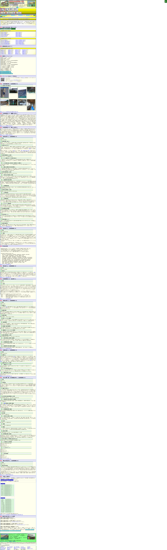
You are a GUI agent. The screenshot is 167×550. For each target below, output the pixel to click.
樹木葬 (1, 361)
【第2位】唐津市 (18, 32)
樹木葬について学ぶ (30, 548)
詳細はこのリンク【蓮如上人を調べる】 (6, 134)
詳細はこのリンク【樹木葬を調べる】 (6, 226)
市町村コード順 (7, 28)
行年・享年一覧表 (2, 548)
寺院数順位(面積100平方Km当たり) (5, 73)
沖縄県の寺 (24, 53)
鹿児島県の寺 (17, 53)
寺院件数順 (13, 28)
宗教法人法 (28, 547)
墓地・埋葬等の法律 (3, 547)
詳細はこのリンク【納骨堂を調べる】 (6, 348)
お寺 (7, 404)
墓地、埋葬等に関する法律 (25, 150)
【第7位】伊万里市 (4, 35)
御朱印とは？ (16, 548)
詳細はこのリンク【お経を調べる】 (5, 298)
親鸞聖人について (9, 547)
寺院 (4, 403)
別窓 (10, 71)
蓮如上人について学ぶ (17, 547)
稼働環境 (10, 541)
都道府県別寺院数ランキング (4, 71)
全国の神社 (12, 15)
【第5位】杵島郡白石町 (4, 34)
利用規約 (14, 541)
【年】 (2, 481)
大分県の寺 (2, 53)
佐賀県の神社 (20, 15)
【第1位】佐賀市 (3, 32)
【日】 (15, 481)
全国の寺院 (28, 15)
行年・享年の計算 (23, 548)
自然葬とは (8, 549)
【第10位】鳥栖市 (18, 36)
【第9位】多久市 (3, 36)
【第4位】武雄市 (18, 33)
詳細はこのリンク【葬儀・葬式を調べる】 (6, 474)
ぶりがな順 (2, 28)
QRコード (23, 77)
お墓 (34, 272)
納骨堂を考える (2, 549)
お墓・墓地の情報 (23, 547)
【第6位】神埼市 (18, 34)
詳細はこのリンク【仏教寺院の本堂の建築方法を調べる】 (9, 111)
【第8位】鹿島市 (18, 35)
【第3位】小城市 (3, 33)
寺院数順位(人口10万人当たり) (5, 72)
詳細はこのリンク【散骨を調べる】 (5, 277)
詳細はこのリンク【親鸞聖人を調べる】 (6, 125)
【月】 (10, 481)
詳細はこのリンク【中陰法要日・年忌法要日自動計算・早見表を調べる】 (11, 514)
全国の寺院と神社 (4, 15)
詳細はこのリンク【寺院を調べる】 (5, 264)
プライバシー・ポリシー (4, 541)
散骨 (14, 150)
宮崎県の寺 (9, 53)
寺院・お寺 (8, 548)
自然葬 (30, 148)
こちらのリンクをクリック (16, 521)
